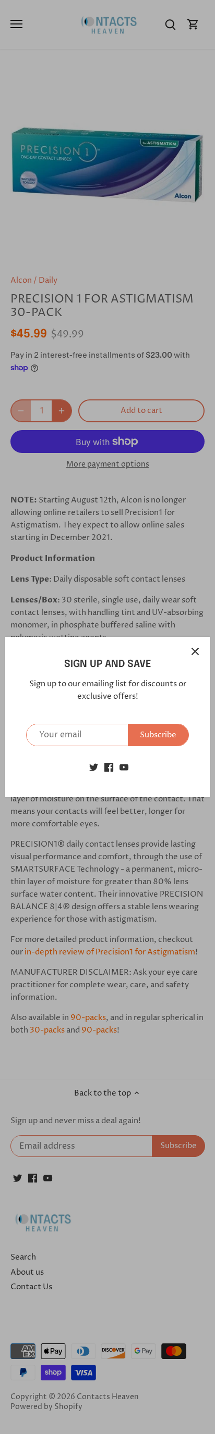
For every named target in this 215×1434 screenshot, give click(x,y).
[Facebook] (108, 767)
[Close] (195, 651)
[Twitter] (93, 767)
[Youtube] (124, 767)
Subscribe (158, 734)
